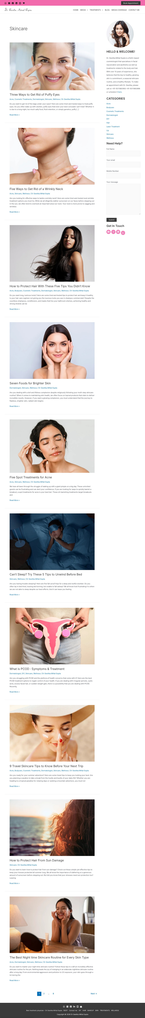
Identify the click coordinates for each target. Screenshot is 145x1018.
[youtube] (20, 3)
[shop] (24, 3)
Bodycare (18, 291)
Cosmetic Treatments (23, 99)
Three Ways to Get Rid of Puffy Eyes (35, 94)
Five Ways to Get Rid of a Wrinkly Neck (36, 189)
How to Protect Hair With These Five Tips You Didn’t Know (50, 286)
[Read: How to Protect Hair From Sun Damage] (52, 827)
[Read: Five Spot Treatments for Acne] (52, 446)
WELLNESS (115, 1010)
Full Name (110, 149)
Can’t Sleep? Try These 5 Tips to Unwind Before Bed (46, 574)
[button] (130, 3)
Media (83, 10)
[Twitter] (16, 3)
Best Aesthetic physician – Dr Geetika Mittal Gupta (44, 1010)
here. (120, 92)
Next (94, 994)
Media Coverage (119, 10)
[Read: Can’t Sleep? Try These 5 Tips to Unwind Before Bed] (52, 541)
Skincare (48, 99)
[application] (87, 10)
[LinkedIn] (118, 232)
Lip (107, 130)
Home (75, 10)
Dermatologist (38, 99)
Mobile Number (112, 171)
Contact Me (134, 10)
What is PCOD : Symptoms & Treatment (37, 669)
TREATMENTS (95, 10)
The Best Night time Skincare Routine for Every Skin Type (49, 957)
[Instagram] (9, 3)
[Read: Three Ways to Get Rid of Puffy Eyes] (52, 66)
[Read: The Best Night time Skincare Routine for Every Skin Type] (52, 925)
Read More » (15, 115)
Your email (110, 160)
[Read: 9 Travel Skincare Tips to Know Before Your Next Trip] (52, 733)
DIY (23, 673)
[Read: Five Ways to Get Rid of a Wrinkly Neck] (52, 156)
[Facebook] (13, 3)
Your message (112, 182)
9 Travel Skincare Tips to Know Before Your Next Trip (46, 766)
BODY (66, 1010)
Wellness (56, 99)
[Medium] (81, 1007)
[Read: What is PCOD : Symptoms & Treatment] (52, 636)
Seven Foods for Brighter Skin (30, 383)
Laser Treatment (113, 126)
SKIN (96, 1010)
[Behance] (74, 1007)
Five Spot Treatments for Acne (31, 477)
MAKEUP (90, 1010)
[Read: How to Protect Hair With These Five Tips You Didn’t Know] (52, 253)
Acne (12, 99)
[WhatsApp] (6, 3)
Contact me (73, 1010)
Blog (107, 10)
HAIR (84, 1010)
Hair (108, 123)
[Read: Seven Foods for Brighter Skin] (52, 350)
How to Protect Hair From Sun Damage (37, 860)
